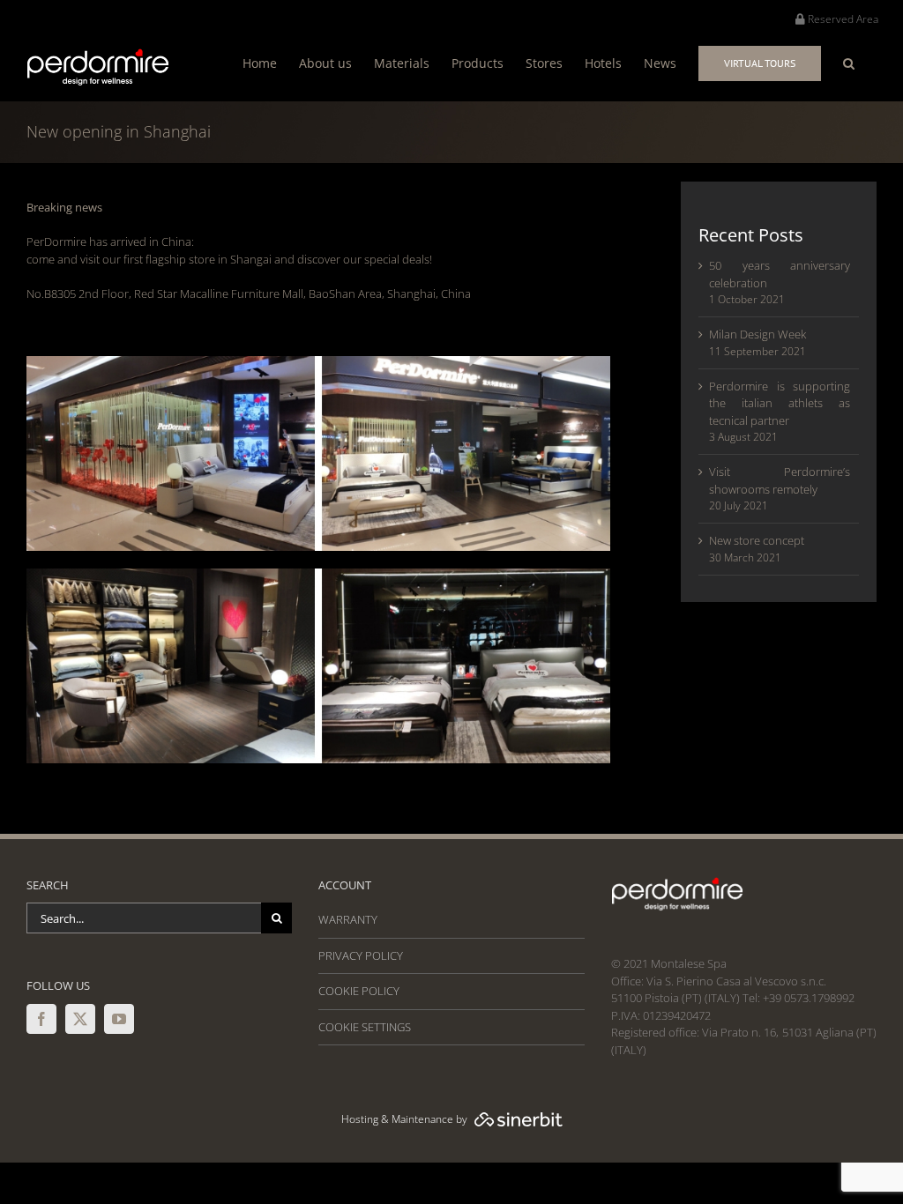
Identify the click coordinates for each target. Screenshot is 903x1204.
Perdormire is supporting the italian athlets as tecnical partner (779, 403)
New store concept (756, 540)
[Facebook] (41, 1019)
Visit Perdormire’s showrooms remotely (779, 480)
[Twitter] (80, 1019)
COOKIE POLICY (358, 991)
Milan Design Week (757, 334)
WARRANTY (347, 919)
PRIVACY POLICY (360, 955)
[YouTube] (119, 1019)
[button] (848, 63)
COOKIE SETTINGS (364, 1027)
